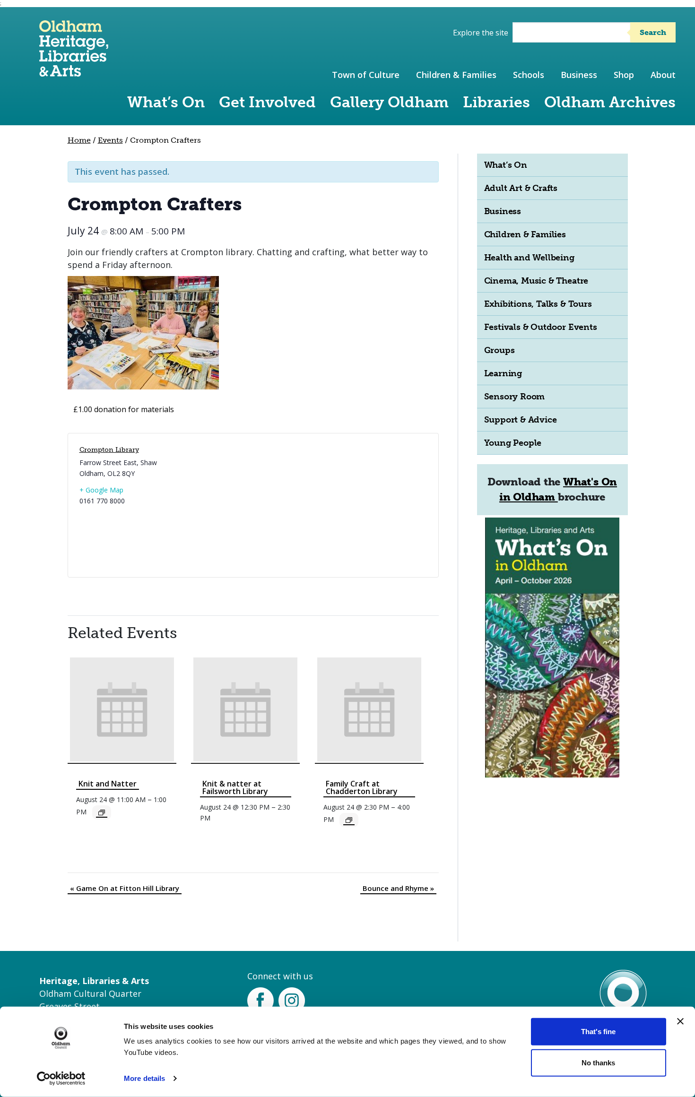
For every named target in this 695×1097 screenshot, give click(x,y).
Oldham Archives (610, 102)
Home (79, 140)
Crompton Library (109, 450)
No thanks (598, 1062)
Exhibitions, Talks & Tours (538, 304)
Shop (624, 74)
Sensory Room (514, 396)
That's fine (598, 1032)
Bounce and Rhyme (398, 888)
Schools (528, 74)
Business (579, 74)
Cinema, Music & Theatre (536, 281)
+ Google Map (101, 489)
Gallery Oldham (389, 102)
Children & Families (456, 74)
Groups (499, 350)
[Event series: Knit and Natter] (101, 812)
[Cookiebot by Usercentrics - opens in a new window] (61, 1078)
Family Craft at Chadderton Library (362, 787)
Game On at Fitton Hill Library (124, 888)
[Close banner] (680, 1021)
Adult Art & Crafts (521, 188)
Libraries (496, 102)
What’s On (166, 102)
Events (110, 140)
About (663, 74)
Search (653, 32)
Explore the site (480, 32)
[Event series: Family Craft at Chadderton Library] (349, 820)
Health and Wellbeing (529, 257)
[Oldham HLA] (73, 72)
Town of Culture (366, 74)
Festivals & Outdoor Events (540, 327)
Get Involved (267, 102)
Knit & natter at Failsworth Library (235, 787)
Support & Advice (520, 420)
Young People (513, 443)
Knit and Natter (107, 783)
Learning (503, 373)
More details (144, 1078)
